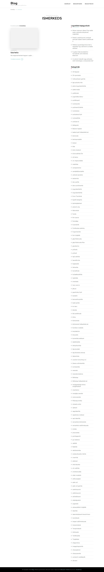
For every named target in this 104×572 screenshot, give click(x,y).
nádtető (74, 408)
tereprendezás (76, 525)
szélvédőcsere (76, 496)
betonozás (75, 136)
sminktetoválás (76, 472)
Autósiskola (75, 111)
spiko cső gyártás (77, 486)
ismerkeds (14, 50)
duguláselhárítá (77, 189)
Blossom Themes (65, 569)
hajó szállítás (76, 257)
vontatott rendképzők (78, 557)
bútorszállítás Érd (77, 153)
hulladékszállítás (77, 274)
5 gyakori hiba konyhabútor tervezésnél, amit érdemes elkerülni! (80, 53)
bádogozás (75, 125)
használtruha (76, 260)
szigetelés (75, 504)
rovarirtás (75, 457)
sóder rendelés (76, 475)
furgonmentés (76, 232)
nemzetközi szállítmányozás (80, 425)
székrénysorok (76, 493)
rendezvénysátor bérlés (79, 454)
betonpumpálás (77, 139)
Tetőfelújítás (76, 536)
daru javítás (75, 182)
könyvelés (75, 335)
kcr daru (74, 306)
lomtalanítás (76, 367)
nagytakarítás (76, 411)
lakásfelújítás (76, 342)
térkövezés (75, 532)
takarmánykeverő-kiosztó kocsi (81, 514)
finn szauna (75, 217)
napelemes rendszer (78, 415)
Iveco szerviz (76, 285)
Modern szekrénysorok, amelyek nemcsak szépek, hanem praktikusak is (82, 39)
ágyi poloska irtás (77, 82)
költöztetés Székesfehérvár (80, 324)
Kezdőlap (67, 4)
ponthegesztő (76, 436)
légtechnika (75, 356)
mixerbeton (75, 390)
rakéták (74, 443)
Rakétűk (74, 447)
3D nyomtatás (76, 75)
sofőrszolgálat (76, 479)
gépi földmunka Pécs (78, 242)
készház (74, 310)
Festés (74, 214)
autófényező (76, 100)
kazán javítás (76, 303)
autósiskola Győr (77, 114)
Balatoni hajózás (77, 129)
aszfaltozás (75, 93)
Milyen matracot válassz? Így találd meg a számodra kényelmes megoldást (82, 32)
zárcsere (74, 560)
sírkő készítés (76, 464)
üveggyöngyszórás (77, 546)
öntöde (74, 429)
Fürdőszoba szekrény (78, 228)
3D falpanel (75, 72)
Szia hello (14, 53)
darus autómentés (77, 185)
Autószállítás (76, 118)
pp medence (76, 440)
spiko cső (75, 482)
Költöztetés (75, 321)
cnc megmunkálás (77, 161)
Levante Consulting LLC (79, 360)
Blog (14, 3)
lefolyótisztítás (76, 345)
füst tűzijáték (76, 235)
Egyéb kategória (77, 200)
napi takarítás (76, 418)
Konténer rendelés (77, 328)
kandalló (74, 296)
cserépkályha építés (78, 171)
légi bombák (76, 349)
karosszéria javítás (77, 299)
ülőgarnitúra (76, 543)
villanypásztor (76, 550)
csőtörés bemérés (77, 175)
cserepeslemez (76, 168)
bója (73, 146)
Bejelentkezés (77, 4)
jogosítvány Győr (77, 292)
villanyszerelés (76, 553)
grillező (74, 253)
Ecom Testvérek (77, 196)
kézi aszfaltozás (76, 313)
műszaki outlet (76, 404)
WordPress (79, 569)
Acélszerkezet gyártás (78, 79)
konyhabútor (76, 331)
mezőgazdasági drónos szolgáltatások (79, 385)
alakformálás (76, 89)
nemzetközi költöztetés (79, 422)
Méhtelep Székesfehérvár (79, 381)
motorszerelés (76, 397)
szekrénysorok (76, 489)
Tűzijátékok (75, 539)
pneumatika (75, 433)
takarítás (74, 511)
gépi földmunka (77, 239)
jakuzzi (74, 289)
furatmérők (75, 225)
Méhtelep (75, 377)
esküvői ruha (76, 207)
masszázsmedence (77, 374)
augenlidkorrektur (77, 97)
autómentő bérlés (77, 107)
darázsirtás (75, 178)
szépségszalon (76, 500)
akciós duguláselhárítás (79, 86)
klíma (74, 317)
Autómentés (76, 104)
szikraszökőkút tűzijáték (79, 507)
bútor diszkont (76, 150)
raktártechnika (76, 450)
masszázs (75, 370)
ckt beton (75, 157)
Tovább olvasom (15, 59)
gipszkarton (75, 246)
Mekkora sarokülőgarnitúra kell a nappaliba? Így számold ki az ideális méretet (82, 46)
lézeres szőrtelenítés (78, 363)
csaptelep (75, 164)
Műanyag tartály (77, 401)
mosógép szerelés (77, 393)
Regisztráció (89, 4)
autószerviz (75, 121)
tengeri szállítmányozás (79, 521)
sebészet (75, 461)
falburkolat (75, 210)
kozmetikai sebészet (78, 338)
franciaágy (75, 221)
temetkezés (75, 518)
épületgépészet (77, 203)
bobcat (74, 143)
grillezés (74, 249)
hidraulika (75, 267)
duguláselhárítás (77, 193)
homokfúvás (75, 271)
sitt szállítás (75, 468)
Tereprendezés (76, 528)
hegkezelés (75, 264)
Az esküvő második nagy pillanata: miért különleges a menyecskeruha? (82, 60)
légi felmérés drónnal (78, 353)
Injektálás (75, 278)
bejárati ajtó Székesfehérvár (80, 132)
